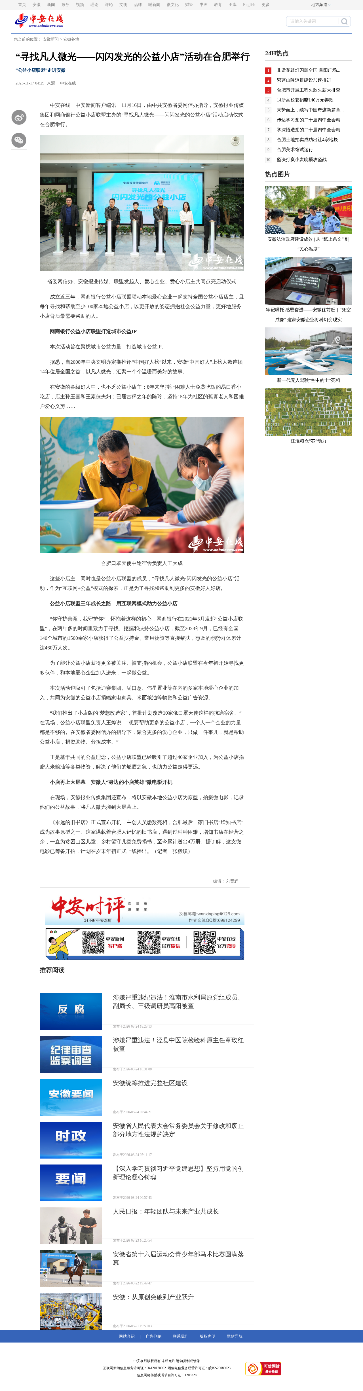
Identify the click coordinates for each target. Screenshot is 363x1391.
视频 (80, 5)
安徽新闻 (51, 39)
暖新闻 (154, 5)
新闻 (51, 5)
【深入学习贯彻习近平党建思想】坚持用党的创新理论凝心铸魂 (178, 1173)
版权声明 (207, 1336)
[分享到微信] (19, 140)
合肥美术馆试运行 (295, 149)
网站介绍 (128, 1336)
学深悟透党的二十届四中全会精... (310, 129)
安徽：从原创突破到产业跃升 (153, 1297)
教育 (218, 5)
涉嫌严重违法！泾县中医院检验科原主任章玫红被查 (178, 1044)
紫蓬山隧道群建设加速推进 (304, 80)
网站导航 (233, 1336)
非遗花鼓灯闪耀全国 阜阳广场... (308, 70)
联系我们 (180, 1336)
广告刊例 (153, 1336)
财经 (189, 5)
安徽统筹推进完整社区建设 (150, 1083)
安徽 (37, 5)
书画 (204, 5)
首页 (22, 5)
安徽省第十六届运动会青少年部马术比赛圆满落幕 (178, 1258)
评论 (109, 5)
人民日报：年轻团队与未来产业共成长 (166, 1211)
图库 (233, 5)
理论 (94, 5)
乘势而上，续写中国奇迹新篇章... (310, 109)
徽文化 (173, 5)
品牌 (138, 5)
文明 (123, 5)
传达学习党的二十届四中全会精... (310, 119)
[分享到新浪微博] (19, 117)
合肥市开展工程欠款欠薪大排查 (308, 90)
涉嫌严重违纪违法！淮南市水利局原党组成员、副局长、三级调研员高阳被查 (178, 1001)
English (249, 5)
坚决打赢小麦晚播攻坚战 (302, 159)
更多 (266, 5)
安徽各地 (71, 39)
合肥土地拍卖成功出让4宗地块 (307, 139)
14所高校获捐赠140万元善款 (305, 100)
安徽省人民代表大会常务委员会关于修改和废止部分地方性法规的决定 (178, 1130)
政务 (65, 5)
